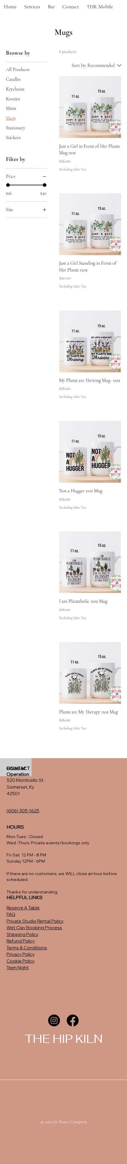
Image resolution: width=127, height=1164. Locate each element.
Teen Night (17, 967)
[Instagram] (54, 1020)
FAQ (10, 914)
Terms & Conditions (26, 948)
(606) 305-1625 (22, 810)
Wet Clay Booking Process (34, 927)
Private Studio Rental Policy (35, 921)
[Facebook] (73, 1020)
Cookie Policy (20, 961)
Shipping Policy (22, 934)
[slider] (8, 185)
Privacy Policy (20, 954)
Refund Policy (20, 941)
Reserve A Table (23, 908)
